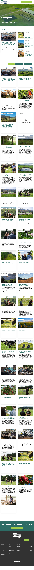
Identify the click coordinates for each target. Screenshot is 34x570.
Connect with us (3, 554)
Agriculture (10, 546)
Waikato (31, 546)
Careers (2, 553)
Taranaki (31, 547)
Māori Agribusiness (11, 550)
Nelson (31, 550)
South (31, 551)
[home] (4, 2)
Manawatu (18, 550)
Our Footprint (2, 550)
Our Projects (2, 551)
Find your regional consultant (17, 527)
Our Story (2, 547)
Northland (18, 546)
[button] (32, 2)
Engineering (10, 551)
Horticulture (10, 547)
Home (1, 546)
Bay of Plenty (19, 547)
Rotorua (18, 551)
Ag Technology (11, 553)
